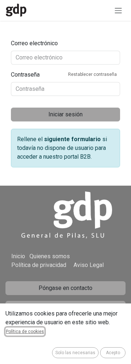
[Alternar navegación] (118, 10)
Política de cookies (25, 331)
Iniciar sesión (65, 114)
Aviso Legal (89, 265)
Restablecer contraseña (92, 74)
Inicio (18, 256)
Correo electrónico (34, 43)
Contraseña (64, 74)
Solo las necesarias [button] (75, 352)
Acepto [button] (113, 352)
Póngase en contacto (65, 287)
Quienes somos (49, 256)
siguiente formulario (72, 139)
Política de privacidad (38, 265)
